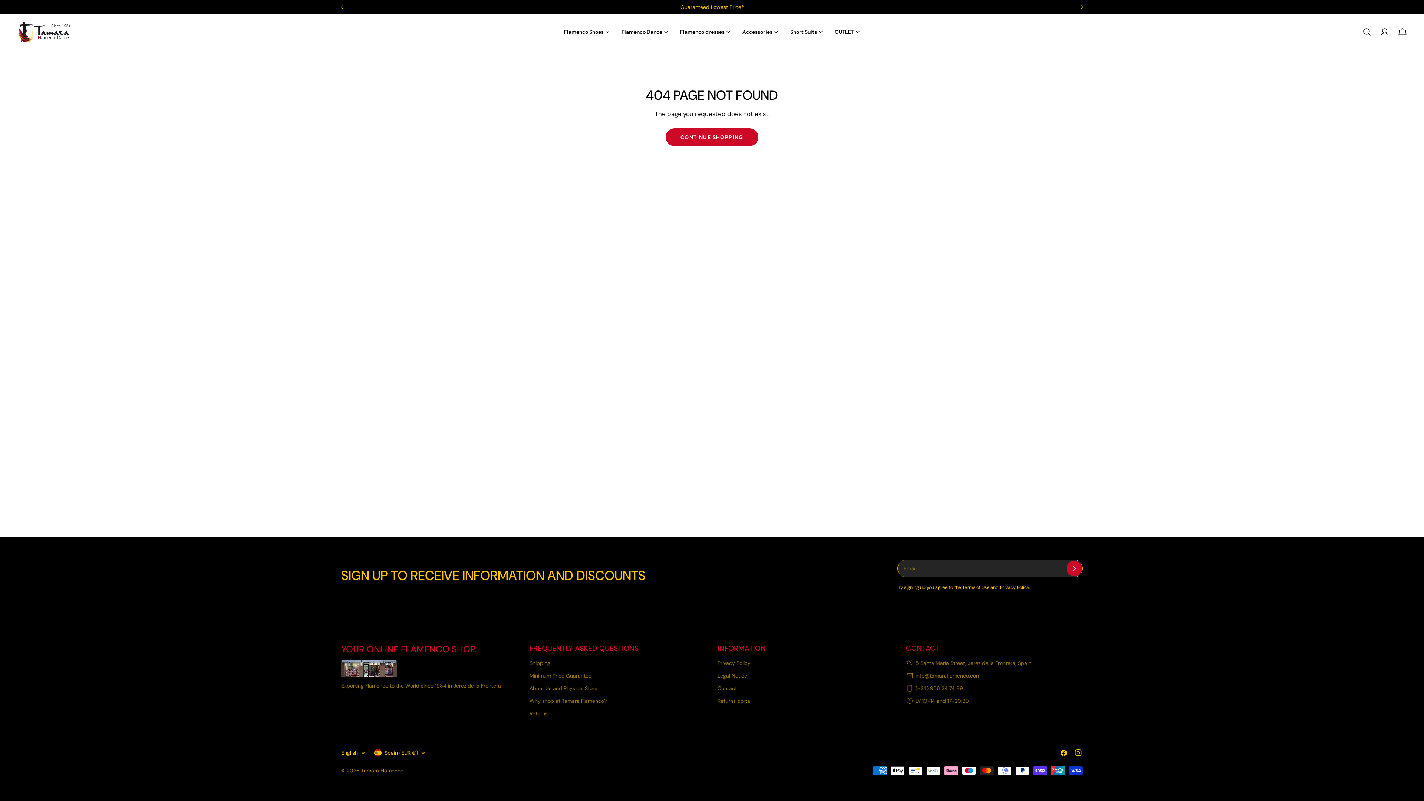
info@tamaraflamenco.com (948, 675)
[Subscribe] (1074, 568)
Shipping (540, 663)
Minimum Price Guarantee (560, 675)
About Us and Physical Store (563, 688)
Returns (539, 713)
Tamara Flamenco (382, 770)
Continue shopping (712, 137)
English (349, 752)
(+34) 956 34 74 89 (939, 688)
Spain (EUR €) (401, 752)
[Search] (1366, 31)
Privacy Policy (734, 663)
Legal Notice (732, 675)
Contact (727, 688)
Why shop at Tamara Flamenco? (568, 701)
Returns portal (734, 701)
